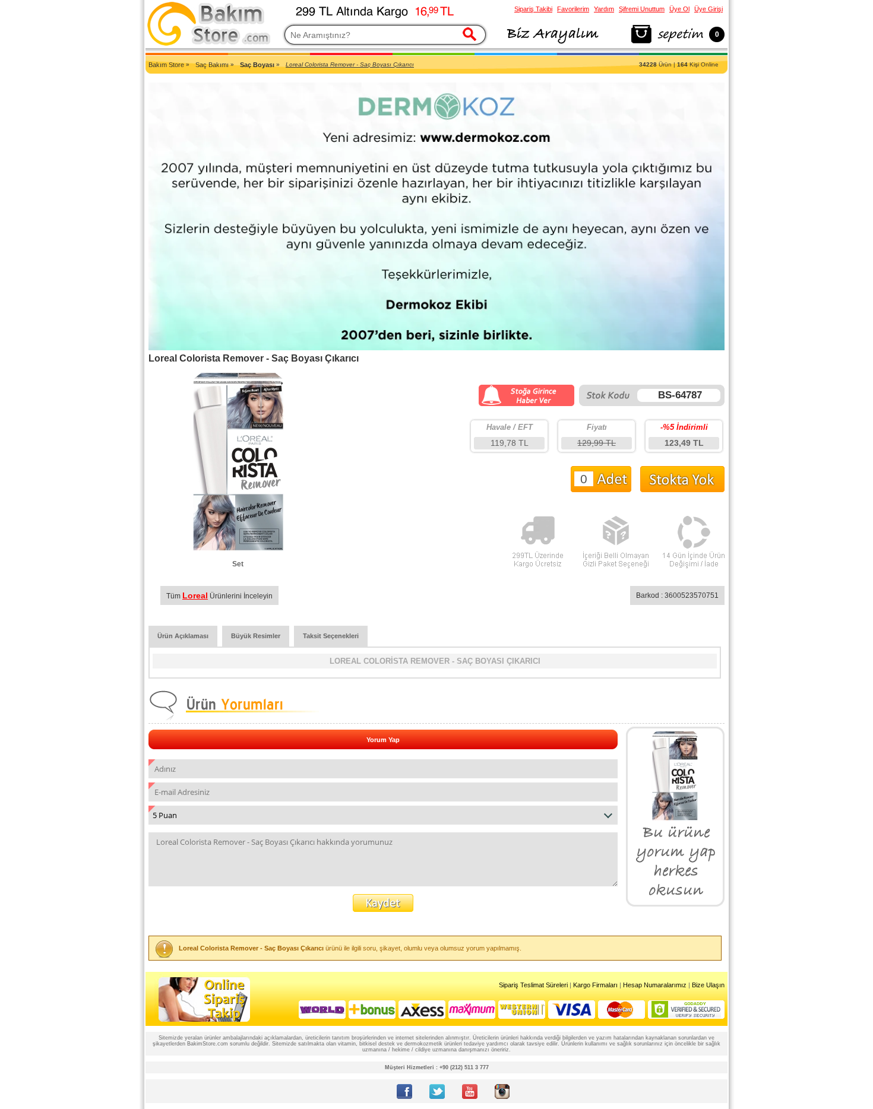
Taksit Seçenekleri (331, 635)
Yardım (604, 8)
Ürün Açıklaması (182, 635)
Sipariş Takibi (533, 8)
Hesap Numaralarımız (655, 984)
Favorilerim (573, 8)
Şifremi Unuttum (642, 8)
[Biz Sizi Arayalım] (552, 43)
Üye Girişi (708, 8)
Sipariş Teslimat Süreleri (533, 984)
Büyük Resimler (255, 635)
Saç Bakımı (212, 64)
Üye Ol (679, 8)
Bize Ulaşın (708, 984)
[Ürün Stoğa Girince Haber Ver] (526, 404)
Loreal (195, 595)
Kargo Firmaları (595, 984)
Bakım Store (166, 64)
